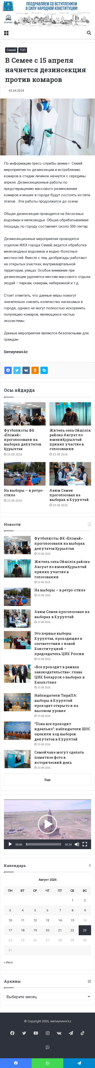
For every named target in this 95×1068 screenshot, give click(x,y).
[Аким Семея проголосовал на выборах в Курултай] (70, 473)
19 (35, 930)
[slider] (43, 844)
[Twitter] (17, 370)
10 (10, 920)
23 (84, 930)
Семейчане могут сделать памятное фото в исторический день (59, 757)
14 (60, 920)
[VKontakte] (26, 370)
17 (10, 930)
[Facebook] (8, 370)
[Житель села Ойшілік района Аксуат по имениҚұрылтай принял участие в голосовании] (70, 414)
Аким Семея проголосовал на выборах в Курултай (69, 495)
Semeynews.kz (16, 352)
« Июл (8, 962)
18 (22, 930)
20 (47, 930)
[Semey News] (47, 19)
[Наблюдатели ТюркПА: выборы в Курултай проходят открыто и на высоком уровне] (17, 702)
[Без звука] (77, 844)
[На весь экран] (84, 844)
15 (72, 920)
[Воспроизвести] (10, 844)
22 (72, 930)
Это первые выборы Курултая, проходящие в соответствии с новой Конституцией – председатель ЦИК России (59, 643)
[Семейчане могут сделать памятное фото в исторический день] (17, 759)
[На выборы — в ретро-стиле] (25, 473)
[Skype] (44, 370)
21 (60, 930)
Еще (47, 780)
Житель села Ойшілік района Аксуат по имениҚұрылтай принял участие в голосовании (70, 439)
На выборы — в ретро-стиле (59, 590)
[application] (47, 824)
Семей (11, 50)
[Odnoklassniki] (35, 370)
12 (35, 920)
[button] (47, 824)
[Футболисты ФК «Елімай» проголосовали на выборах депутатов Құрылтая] (25, 414)
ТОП (23, 50)
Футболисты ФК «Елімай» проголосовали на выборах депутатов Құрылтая (22, 439)
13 (47, 920)
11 (22, 920)
